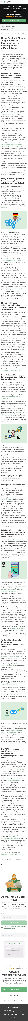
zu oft (2, 172)
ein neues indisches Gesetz (17, 628)
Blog (7, 33)
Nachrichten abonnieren (8, 26)
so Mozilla (22, 349)
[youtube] (16, 1014)
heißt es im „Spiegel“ (11, 197)
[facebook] (9, 1014)
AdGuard (3, 33)
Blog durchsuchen (6, 29)
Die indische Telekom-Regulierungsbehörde (13, 539)
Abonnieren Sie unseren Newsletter (11, 854)
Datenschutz (4, 861)
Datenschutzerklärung (17, 926)
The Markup (21, 89)
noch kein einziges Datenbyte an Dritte (13, 260)
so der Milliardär (11, 693)
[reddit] (23, 1014)
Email (2, 913)
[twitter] (12, 1014)
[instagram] (5, 1014)
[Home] (7, 2)
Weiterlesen (14, 995)
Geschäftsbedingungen (9, 928)
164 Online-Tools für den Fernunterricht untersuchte (12, 396)
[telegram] (19, 1014)
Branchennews (18, 859)
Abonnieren (14, 922)
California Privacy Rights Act (14, 780)
